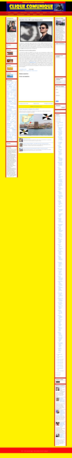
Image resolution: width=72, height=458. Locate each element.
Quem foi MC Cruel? (26, 138)
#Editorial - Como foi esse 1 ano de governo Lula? (60, 312)
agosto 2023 (60, 359)
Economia (10, 108)
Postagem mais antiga (48, 103)
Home (9, 12)
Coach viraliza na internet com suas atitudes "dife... (60, 339)
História (31, 12)
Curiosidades (59, 12)
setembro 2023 (60, 356)
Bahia (8, 85)
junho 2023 (60, 362)
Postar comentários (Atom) (37, 106)
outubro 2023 (60, 354)
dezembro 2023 (60, 122)
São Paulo (11, 135)
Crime (12, 102)
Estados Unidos (12, 111)
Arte (15, 83)
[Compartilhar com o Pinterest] (33, 69)
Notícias (45, 12)
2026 (58, 116)
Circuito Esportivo (13, 94)
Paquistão (12, 127)
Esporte (35, 14)
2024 (58, 119)
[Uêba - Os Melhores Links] (10, 69)
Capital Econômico (13, 87)
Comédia (15, 96)
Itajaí (12, 119)
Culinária (15, 104)
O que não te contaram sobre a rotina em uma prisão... (60, 272)
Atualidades (9, 84)
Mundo (9, 123)
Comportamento (20, 14)
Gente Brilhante (13, 113)
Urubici (15, 138)
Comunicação (8, 99)
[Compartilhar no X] (31, 69)
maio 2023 (59, 363)
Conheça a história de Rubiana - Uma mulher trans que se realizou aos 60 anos (35, 143)
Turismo (13, 138)
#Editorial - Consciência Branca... (60, 188)
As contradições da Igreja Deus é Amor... (60, 214)
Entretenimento (9, 110)
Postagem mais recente (23, 103)
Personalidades (11, 128)
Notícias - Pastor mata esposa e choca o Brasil (60, 329)
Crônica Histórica (13, 103)
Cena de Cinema (9, 90)
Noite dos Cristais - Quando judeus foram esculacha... (60, 229)
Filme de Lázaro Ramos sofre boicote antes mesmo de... (60, 278)
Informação (9, 118)
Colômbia (11, 95)
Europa (15, 111)
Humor (15, 117)
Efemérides (9, 109)
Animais (12, 82)
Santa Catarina (11, 134)
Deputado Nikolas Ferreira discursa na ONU (60, 202)
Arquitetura (12, 83)
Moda (28, 14)
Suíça (15, 137)
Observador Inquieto (11, 126)
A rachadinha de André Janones (60, 143)
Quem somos (24, 12)
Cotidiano (33, 70)
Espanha (15, 110)
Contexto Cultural (13, 99)
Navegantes (14, 123)
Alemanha (8, 82)
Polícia (8, 129)
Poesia (15, 128)
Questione (14, 130)
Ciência (51, 12)
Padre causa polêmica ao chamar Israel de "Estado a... (60, 252)
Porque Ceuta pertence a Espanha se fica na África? (29, 109)
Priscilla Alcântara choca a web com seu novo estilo (60, 235)
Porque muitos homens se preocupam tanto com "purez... (60, 133)
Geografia (9, 114)
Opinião (8, 127)
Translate (63, 83)
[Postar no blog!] (30, 69)
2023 (58, 121)
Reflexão (9, 131)
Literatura (8, 120)
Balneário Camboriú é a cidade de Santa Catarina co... (60, 317)
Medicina (13, 121)
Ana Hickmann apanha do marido (60, 225)
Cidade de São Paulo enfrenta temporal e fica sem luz (60, 283)
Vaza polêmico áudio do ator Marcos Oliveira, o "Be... (60, 197)
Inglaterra (14, 118)
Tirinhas (11, 138)
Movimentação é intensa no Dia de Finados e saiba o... (60, 344)
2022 (58, 372)
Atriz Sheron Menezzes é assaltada (60, 303)
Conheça (15, 12)
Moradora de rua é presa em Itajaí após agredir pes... (60, 294)
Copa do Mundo (9, 100)
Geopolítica (14, 114)
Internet (8, 119)
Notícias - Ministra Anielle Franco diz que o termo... (60, 334)
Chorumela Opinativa (10, 92)
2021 (58, 374)
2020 (58, 375)
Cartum (8, 88)
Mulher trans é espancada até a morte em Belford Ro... (60, 164)
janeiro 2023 (60, 370)
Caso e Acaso (12, 88)
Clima (8, 95)
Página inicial (36, 103)
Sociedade (9, 137)
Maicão (10, 121)
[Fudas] (10, 54)
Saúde (15, 135)
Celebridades (11, 14)
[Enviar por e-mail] (29, 69)
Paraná (15, 127)
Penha (8, 128)
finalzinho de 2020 (33, 62)
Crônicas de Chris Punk (10, 104)
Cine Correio (13, 93)
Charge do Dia (12, 91)
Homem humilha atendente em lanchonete (60, 147)
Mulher (15, 122)
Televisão (8, 138)
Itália (15, 119)
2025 (58, 118)
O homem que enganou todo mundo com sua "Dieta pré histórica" (62, 424)
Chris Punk (14, 92)
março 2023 (60, 366)
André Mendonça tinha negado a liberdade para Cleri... (60, 159)
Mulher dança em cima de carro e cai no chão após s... (60, 138)
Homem (12, 117)
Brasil (25, 70)
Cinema (38, 12)
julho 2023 (59, 360)
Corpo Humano (14, 100)
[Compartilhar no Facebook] (32, 69)
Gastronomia (9, 113)
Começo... (59, 352)
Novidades (14, 125)
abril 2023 (59, 365)
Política (14, 129)
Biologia (10, 85)
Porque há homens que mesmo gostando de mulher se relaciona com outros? (35, 148)
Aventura (15, 84)
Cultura (41, 14)
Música (12, 123)
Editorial (14, 108)
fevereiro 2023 (60, 368)
